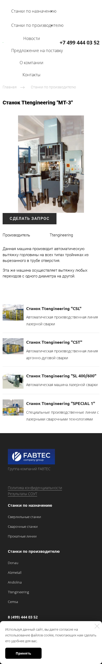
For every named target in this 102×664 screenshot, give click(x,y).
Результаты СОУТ (22, 493)
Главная (10, 87)
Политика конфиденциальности (35, 487)
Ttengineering (18, 592)
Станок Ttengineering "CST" (54, 342)
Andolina (15, 582)
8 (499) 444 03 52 (23, 617)
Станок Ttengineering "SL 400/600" (61, 375)
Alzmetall (14, 572)
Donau (13, 562)
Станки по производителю (53, 87)
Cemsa (13, 601)
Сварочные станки (23, 526)
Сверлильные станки (24, 516)
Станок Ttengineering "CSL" (53, 308)
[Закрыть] (97, 626)
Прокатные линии (22, 536)
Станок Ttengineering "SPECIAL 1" (60, 403)
